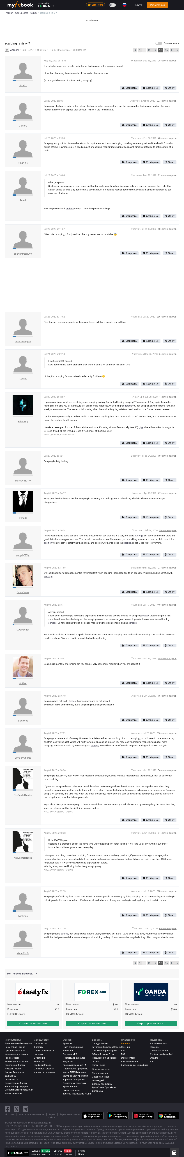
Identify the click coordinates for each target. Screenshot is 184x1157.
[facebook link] (7, 1109)
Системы (38, 1047)
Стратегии (39, 1058)
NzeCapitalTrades (23, 795)
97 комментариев (167, 567)
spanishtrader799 (23, 253)
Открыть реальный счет (33, 1023)
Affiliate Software (129, 1061)
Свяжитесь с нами (159, 1050)
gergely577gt (22, 555)
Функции (125, 1047)
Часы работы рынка (15, 1047)
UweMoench (23, 629)
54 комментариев (167, 770)
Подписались (171, 43)
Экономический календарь (18, 1043)
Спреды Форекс (100, 1043)
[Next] (177, 50)
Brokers (73, 701)
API (123, 1050)
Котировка (131, 87)
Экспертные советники (74, 1083)
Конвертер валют (14, 1093)
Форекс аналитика (14, 1072)
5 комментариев (167, 530)
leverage (48, 576)
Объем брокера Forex (103, 1054)
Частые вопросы (158, 1043)
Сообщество (40, 1043)
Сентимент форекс (44, 1068)
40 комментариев (167, 138)
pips (141, 427)
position (48, 542)
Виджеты (125, 1043)
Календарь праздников (16, 1054)
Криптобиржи (70, 1086)
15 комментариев (167, 658)
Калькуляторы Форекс (16, 1083)
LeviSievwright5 (23, 341)
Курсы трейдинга (71, 1090)
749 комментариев (166, 604)
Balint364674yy (23, 480)
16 (166, 50)
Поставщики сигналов (74, 1058)
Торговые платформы (74, 1079)
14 (154, 50)
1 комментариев (167, 397)
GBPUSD (58, 1150)
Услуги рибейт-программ (75, 1076)
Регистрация (157, 4)
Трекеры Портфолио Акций (77, 1093)
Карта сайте (52, 1116)
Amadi (23, 200)
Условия (10, 1114)
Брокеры (67, 1043)
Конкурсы (39, 1061)
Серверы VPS (70, 1054)
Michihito (23, 916)
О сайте (154, 1058)
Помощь (154, 1047)
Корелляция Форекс (15, 1065)
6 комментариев (167, 354)
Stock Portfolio (128, 1058)
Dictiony (23, 125)
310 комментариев (166, 891)
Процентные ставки (15, 1050)
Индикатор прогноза (44, 1072)
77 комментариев (167, 493)
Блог (152, 1061)
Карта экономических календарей (79, 1114)
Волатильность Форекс (16, 1061)
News (81, 1154)
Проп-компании (100, 1073)
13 (149, 50)
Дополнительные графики (134, 1065)
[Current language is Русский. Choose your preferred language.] (124, 5)
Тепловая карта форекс (17, 1086)
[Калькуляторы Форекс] (174, 1152)
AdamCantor (23, 592)
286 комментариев (166, 316)
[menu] (175, 5)
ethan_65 (23, 162)
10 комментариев (167, 455)
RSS (123, 1054)
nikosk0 (23, 85)
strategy (127, 405)
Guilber (23, 683)
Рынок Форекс (12, 1058)
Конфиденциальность (31, 1114)
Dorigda (23, 518)
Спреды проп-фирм (102, 1084)
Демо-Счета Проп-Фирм (104, 1087)
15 (160, 50)
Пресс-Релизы (99, 1065)
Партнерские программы (75, 1068)
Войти (138, 4)
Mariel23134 (23, 953)
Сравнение (98, 1091)
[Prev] (135, 50)
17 (172, 50)
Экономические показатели (19, 1090)
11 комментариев (167, 175)
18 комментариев (167, 229)
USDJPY (35, 1154)
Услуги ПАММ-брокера (74, 1072)
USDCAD (58, 1154)
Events (81, 1151)
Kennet (23, 378)
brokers (70, 208)
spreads (52, 622)
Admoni (14, 50)
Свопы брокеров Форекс (104, 1050)
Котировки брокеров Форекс (106, 1047)
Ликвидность (11, 1079)
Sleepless (23, 720)
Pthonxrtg (23, 421)
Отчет (171, 87)
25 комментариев (167, 60)
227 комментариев (166, 100)
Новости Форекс (13, 1068)
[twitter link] (16, 1109)
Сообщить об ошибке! (161, 1054)
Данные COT (11, 1076)
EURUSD (35, 1150)
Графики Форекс (42, 1065)
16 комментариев (167, 695)
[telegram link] (25, 1109)
